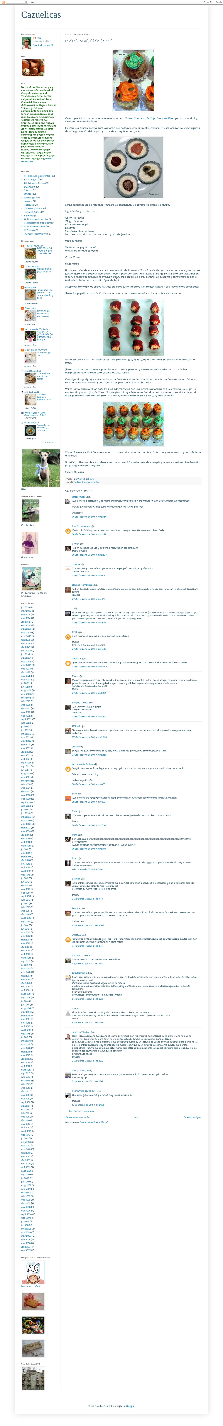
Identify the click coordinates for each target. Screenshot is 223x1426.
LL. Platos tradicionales (36, 219)
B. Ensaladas (30, 179)
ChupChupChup (32, 371)
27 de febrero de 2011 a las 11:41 (88, 599)
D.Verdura (29, 186)
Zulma (75, 676)
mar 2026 (26, 610)
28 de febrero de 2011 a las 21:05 (89, 848)
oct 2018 (25, 867)
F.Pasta (27, 194)
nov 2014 (25, 986)
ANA (74, 632)
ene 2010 (25, 1156)
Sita (74, 1008)
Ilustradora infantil (31, 1286)
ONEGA (76, 726)
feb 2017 (25, 907)
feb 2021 (25, 784)
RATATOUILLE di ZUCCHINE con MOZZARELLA (44, 251)
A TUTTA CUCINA (33, 245)
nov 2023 (25, 676)
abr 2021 (25, 777)
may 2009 (26, 1185)
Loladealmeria (79, 973)
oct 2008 (25, 1210)
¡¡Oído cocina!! (31, 422)
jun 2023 (25, 686)
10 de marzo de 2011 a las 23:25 (88, 1104)
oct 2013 (25, 1026)
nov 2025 (25, 625)
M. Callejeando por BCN (37, 222)
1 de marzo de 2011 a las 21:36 (87, 869)
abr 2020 (26, 820)
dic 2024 (25, 647)
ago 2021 (25, 766)
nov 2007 (25, 1250)
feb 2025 (25, 639)
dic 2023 (25, 672)
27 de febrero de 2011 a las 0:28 (88, 575)
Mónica (76, 878)
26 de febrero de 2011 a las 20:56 (89, 516)
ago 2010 (25, 1134)
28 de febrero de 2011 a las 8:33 (88, 784)
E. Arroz (28, 190)
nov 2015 (25, 950)
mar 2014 (26, 1012)
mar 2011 (25, 1109)
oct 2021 (25, 759)
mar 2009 (26, 1192)
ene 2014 (25, 1019)
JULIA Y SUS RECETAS (35, 350)
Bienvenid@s (27, 161)
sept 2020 (26, 802)
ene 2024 (26, 668)
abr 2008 (26, 1232)
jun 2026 (25, 607)
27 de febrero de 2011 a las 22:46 (89, 737)
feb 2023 (25, 701)
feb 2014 (25, 1015)
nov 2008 (25, 1207)
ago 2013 (25, 1033)
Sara (74, 793)
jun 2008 (25, 1225)
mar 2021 (25, 780)
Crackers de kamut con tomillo (43, 376)
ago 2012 (25, 1073)
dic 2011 (25, 1091)
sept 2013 (26, 1030)
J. (72, 608)
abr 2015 (25, 968)
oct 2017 (25, 892)
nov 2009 (25, 1163)
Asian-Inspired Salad (35, 415)
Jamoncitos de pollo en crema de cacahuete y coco (45, 294)
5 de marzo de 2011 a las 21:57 (87, 963)
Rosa (74, 858)
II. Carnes (29, 204)
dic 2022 (25, 708)
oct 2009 (25, 1167)
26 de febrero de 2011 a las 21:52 (89, 534)
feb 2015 (25, 975)
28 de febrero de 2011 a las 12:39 (89, 825)
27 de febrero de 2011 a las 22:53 (89, 754)
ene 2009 (25, 1199)
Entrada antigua (192, 1117)
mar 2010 (25, 1149)
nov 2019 (25, 838)
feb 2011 (25, 1113)
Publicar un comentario (81, 1111)
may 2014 (26, 1008)
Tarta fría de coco (44, 354)
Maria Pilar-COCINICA (84, 1090)
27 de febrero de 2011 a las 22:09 (89, 693)
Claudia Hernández (82, 584)
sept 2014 (26, 993)
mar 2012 (25, 1080)
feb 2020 (25, 827)
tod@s (48, 158)
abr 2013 (25, 1044)
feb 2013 (25, 1051)
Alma (74, 834)
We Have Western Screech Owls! (44, 397)
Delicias (76, 908)
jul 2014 (25, 1001)
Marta (75, 543)
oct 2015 (25, 954)
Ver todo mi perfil (43, 45)
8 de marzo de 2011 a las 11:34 (87, 1081)
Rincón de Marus (81, 526)
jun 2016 (25, 928)
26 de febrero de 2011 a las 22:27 (89, 554)
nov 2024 (26, 650)
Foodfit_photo (80, 702)
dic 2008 (25, 1203)
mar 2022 (26, 741)
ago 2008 (26, 1217)
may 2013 (26, 1040)
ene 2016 (25, 943)
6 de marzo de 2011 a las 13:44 (87, 1022)
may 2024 (26, 657)
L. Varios (28, 215)
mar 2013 (25, 1048)
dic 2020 (25, 791)
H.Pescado (29, 197)
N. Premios (29, 230)
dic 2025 (25, 621)
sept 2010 (26, 1131)
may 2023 (26, 690)
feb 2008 (25, 1239)
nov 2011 (25, 1095)
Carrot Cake (78, 496)
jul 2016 (24, 925)
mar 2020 (26, 824)
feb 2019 (25, 856)
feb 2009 (25, 1196)
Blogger (130, 1406)
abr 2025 (26, 632)
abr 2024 (26, 661)
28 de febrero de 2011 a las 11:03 (88, 801)
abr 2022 (26, 737)
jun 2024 (25, 654)
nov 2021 (25, 755)
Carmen (76, 564)
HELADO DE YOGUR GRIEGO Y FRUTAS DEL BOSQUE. (45, 335)
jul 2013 (24, 1037)
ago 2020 (26, 806)
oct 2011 (25, 1098)
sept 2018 (26, 871)
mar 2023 (26, 697)
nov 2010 (25, 1124)
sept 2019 (26, 845)
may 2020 (26, 816)
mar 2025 (26, 636)
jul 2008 (25, 1221)
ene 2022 (25, 748)
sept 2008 (26, 1214)
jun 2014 (25, 1004)
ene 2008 (25, 1243)
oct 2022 (25, 715)
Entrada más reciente (77, 1117)
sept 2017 (26, 896)
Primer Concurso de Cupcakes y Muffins (149, 118)
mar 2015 (25, 972)
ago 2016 (25, 921)
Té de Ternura (31, 266)
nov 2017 (25, 889)
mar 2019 (25, 853)
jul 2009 (25, 1178)
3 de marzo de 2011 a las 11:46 (87, 898)
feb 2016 (25, 939)
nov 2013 (25, 1022)
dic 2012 (25, 1058)
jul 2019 (24, 849)
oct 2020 (25, 798)
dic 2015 (25, 947)
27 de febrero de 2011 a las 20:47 (89, 666)
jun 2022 (25, 730)
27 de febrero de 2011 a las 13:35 (89, 622)
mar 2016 (25, 936)
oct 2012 (25, 1066)
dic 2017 (25, 885)
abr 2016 (25, 932)
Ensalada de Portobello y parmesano (43, 313)
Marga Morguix (80, 1070)
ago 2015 (25, 961)
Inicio (136, 1117)
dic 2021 (25, 751)
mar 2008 (26, 1235)
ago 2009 (26, 1174)
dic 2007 (25, 1246)
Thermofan (30, 308)
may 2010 (26, 1142)
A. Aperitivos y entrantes (86, 482)
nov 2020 (25, 795)
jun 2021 (25, 770)
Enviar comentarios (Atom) (94, 1122)
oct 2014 (25, 990)
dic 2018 (25, 860)
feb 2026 (25, 614)
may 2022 (26, 733)
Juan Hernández (80, 1032)
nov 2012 (25, 1062)
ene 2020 (25, 831)
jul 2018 (24, 878)
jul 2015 (24, 965)
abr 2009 (25, 1189)
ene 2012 (25, 1087)
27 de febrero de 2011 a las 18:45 (89, 649)
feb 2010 (25, 1152)
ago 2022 (26, 722)
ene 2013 (25, 1055)
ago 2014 (25, 997)
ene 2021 (25, 787)
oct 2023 (25, 679)
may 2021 (26, 773)
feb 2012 (25, 1084)
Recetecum (30, 287)
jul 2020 (25, 809)
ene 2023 (25, 704)
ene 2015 (25, 979)
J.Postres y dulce (33, 208)
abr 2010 (25, 1145)
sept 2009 (26, 1170)
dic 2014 (25, 983)
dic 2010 (25, 1120)
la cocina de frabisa (83, 764)
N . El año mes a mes (34, 226)
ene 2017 (25, 910)
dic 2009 (25, 1160)
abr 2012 (25, 1076)
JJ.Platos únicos (32, 212)
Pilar (39, 38)
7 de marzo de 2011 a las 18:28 (87, 1060)
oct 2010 (25, 1127)
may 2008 (26, 1228)
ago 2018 (25, 874)
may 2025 (26, 628)
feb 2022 (25, 744)
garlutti (76, 746)
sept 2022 (26, 719)
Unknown (76, 658)
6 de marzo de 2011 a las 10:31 (87, 998)
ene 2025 (25, 643)
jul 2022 (25, 726)
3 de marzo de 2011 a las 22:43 (88, 925)
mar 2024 (26, 665)
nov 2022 (25, 712)
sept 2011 (25, 1102)
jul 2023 (25, 683)
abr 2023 (26, 694)
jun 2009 (25, 1181)
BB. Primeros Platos (34, 183)
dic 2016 (25, 914)
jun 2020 (25, 813)
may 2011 (25, 1105)
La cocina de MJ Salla (36, 329)
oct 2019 (25, 842)
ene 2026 (25, 618)
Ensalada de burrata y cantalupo (43, 428)
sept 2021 (26, 762)
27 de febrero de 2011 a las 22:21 (89, 716)
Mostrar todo (50, 442)
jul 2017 (24, 903)
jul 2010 (24, 1138)
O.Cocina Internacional (36, 233)
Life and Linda (31, 392)
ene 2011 (25, 1116)
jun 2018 (25, 881)
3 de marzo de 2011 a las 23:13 (87, 945)
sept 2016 (26, 918)
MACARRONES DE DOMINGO (44, 270)
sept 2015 (26, 957)
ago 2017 (25, 899)
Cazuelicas (41, 15)
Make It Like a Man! (34, 412)
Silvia (74, 811)
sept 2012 (26, 1069)
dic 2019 (25, 835)
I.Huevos (28, 201)
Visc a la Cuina (80, 955)
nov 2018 (25, 863)
